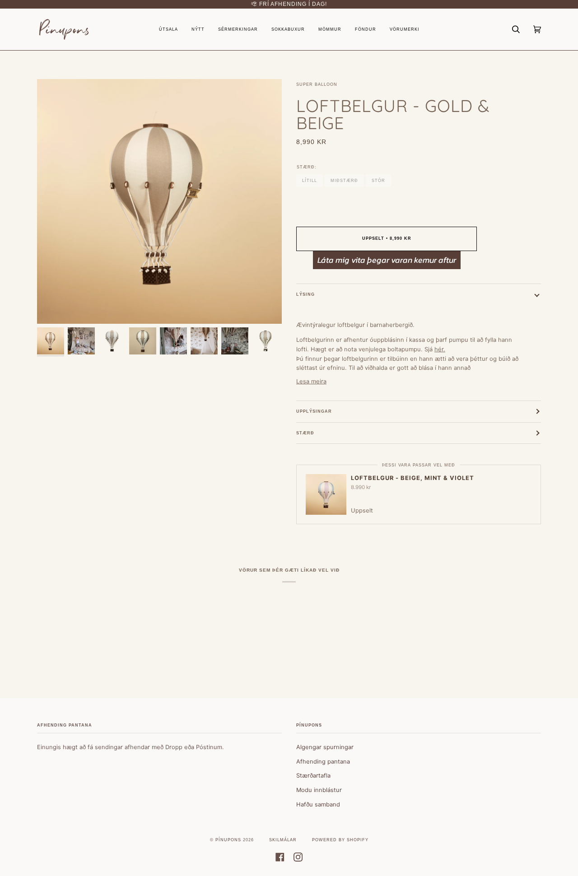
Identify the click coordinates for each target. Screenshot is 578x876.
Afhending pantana (323, 761)
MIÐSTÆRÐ (344, 180)
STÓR (378, 180)
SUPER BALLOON (316, 84)
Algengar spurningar (325, 746)
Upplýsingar (314, 411)
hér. (439, 349)
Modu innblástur (319, 789)
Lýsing (305, 294)
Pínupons (228, 840)
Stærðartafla (313, 775)
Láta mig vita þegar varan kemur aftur (386, 260)
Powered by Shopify (340, 840)
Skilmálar (283, 840)
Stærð (305, 433)
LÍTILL (309, 180)
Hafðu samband (318, 804)
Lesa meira (311, 381)
